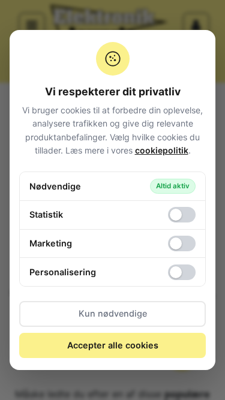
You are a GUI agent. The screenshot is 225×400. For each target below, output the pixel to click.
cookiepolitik (161, 150)
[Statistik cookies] (182, 214)
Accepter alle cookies (112, 345)
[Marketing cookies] (182, 243)
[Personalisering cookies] (182, 272)
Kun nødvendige (113, 313)
